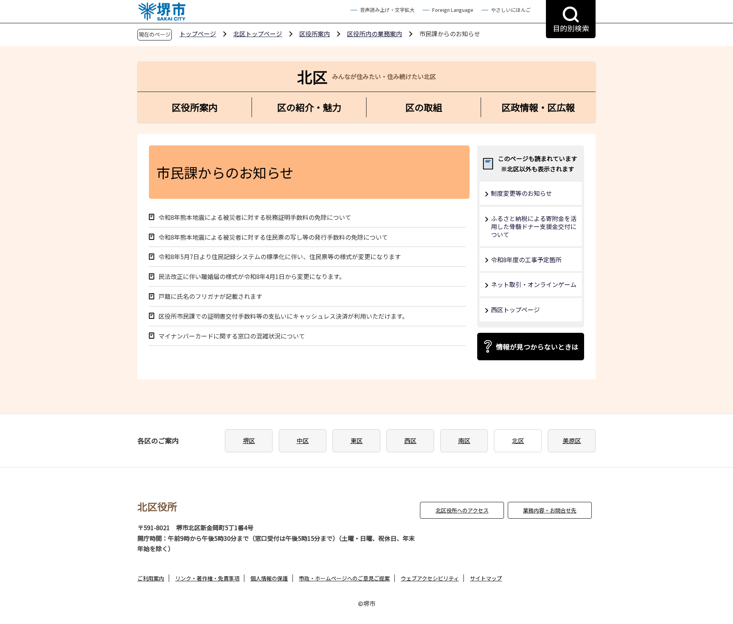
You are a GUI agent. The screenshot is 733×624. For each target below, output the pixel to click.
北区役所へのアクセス (462, 510)
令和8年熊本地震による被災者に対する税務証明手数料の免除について (254, 217)
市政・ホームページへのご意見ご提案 (344, 578)
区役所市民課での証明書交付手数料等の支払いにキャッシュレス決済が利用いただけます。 (283, 316)
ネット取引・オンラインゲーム (533, 284)
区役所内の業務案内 (374, 33)
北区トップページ (257, 33)
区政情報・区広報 (538, 107)
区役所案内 (314, 33)
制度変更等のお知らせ (521, 193)
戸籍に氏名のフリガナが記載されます (210, 296)
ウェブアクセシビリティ (430, 578)
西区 (410, 440)
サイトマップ (486, 578)
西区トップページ (515, 309)
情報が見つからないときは (537, 347)
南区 (464, 440)
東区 (356, 440)
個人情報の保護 (269, 578)
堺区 (249, 440)
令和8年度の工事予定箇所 (526, 259)
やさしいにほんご (511, 9)
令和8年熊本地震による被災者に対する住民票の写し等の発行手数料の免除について (273, 237)
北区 (518, 440)
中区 (303, 440)
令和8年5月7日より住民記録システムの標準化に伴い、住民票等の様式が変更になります (279, 257)
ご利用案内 (150, 578)
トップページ (197, 33)
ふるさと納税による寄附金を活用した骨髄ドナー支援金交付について (533, 226)
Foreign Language (452, 9)
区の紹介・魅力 (309, 107)
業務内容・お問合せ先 (549, 510)
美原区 (572, 440)
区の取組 (423, 107)
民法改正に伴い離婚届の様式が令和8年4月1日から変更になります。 (251, 276)
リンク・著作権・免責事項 (207, 578)
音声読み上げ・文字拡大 (387, 9)
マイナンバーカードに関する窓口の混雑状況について (231, 336)
